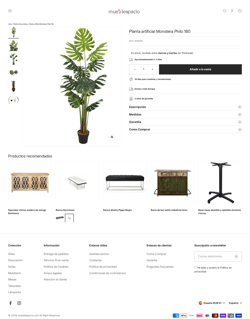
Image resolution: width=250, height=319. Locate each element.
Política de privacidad (103, 266)
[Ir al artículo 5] (13, 87)
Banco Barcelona (65, 210)
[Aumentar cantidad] (152, 69)
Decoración (15, 260)
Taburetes (14, 286)
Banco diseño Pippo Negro (117, 210)
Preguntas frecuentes (160, 266)
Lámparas (14, 292)
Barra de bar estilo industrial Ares (169, 210)
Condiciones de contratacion (107, 273)
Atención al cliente (55, 279)
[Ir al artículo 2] (13, 46)
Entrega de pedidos (56, 254)
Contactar (95, 260)
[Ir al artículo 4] (13, 73)
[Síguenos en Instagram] (19, 303)
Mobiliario (14, 273)
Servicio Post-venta (56, 260)
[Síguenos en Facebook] (10, 303)
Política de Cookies (56, 266)
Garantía (152, 260)
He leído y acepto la (213, 269)
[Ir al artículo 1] (13, 32)
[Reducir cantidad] (134, 69)
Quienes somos (99, 254)
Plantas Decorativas (20, 24)
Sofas (11, 266)
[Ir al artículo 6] (13, 100)
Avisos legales (53, 273)
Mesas (12, 279)
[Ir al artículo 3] (13, 60)
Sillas (11, 254)
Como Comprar (156, 254)
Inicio (10, 24)
